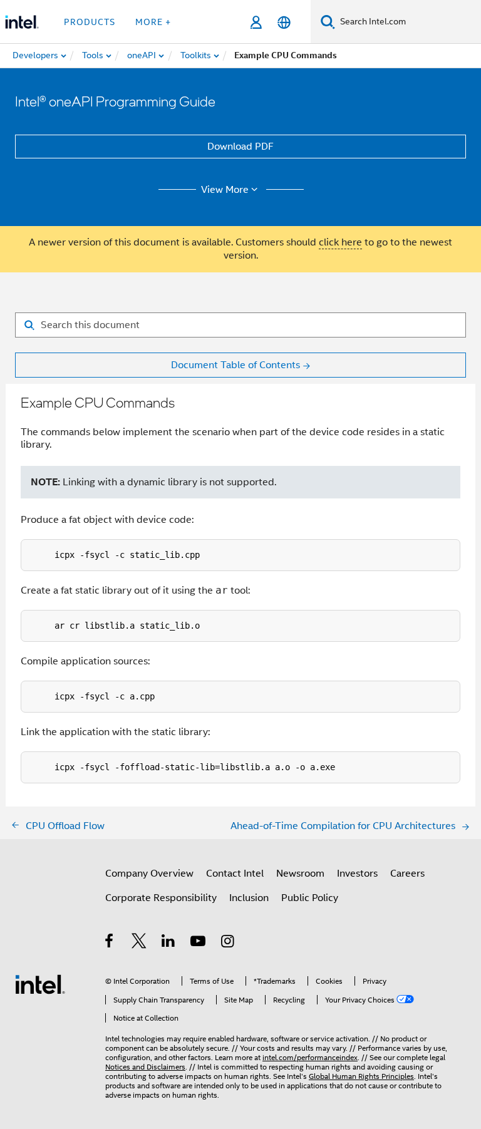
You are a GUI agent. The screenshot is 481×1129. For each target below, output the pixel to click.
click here (340, 242)
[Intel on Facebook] (110, 943)
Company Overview (149, 873)
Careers (407, 873)
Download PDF (240, 146)
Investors (357, 873)
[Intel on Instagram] (228, 943)
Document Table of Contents (235, 365)
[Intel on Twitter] (139, 943)
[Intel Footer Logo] (40, 983)
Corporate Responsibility (161, 898)
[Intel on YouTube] (199, 943)
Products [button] (89, 22)
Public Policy (309, 898)
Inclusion (249, 898)
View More (225, 189)
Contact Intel (235, 873)
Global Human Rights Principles (361, 1076)
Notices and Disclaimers (145, 1066)
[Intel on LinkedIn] (168, 943)
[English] (284, 22)
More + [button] (153, 22)
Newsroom (300, 873)
